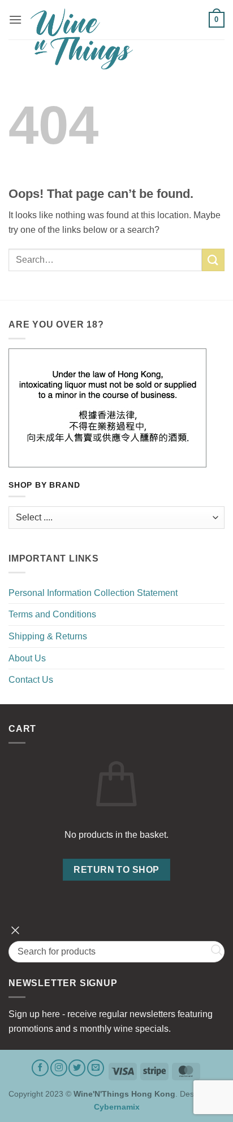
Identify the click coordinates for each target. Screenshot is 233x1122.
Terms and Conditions (52, 614)
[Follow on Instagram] (58, 1067)
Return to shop (116, 869)
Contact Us (30, 679)
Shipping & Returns (47, 636)
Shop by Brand (44, 485)
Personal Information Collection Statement (93, 593)
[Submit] (213, 260)
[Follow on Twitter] (76, 1067)
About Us (27, 658)
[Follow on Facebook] (40, 1067)
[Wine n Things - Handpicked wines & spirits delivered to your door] (115, 38)
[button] (15, 19)
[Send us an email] (95, 1067)
